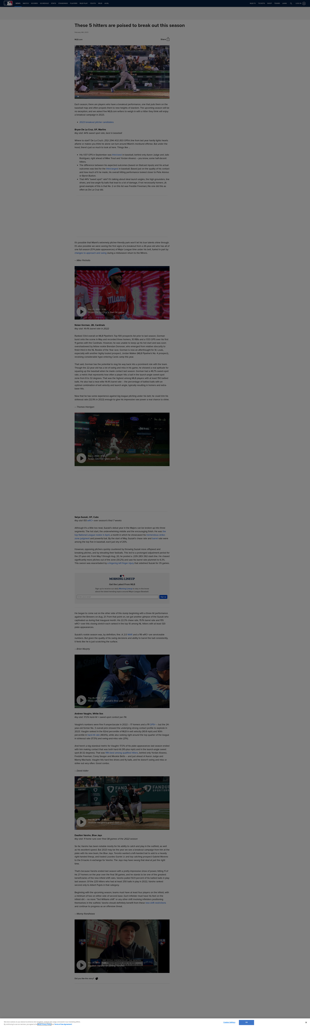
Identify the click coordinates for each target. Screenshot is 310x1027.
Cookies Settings (229, 1022)
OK (246, 1022)
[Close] (306, 1022)
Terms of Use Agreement (63, 1024)
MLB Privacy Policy (44, 1024)
